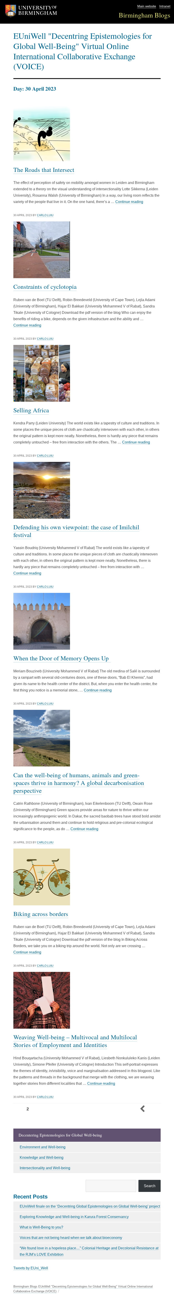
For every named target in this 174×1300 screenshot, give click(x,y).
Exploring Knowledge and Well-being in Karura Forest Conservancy (74, 1217)
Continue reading (129, 202)
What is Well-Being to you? (41, 1227)
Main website (146, 6)
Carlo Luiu (45, 215)
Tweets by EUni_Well (30, 1268)
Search (149, 1186)
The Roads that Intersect (43, 169)
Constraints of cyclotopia (45, 286)
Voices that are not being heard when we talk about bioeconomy (71, 1238)
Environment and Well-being (42, 1147)
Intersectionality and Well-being (45, 1168)
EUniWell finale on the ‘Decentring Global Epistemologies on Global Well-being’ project (90, 1206)
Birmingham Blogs (144, 14)
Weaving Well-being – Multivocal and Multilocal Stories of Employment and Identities (75, 1041)
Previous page (142, 1109)
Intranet (164, 6)
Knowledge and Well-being (41, 1157)
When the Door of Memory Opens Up (62, 658)
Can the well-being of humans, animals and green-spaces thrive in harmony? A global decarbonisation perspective (78, 783)
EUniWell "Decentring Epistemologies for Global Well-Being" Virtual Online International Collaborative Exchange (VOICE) (82, 51)
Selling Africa (31, 410)
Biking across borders (40, 913)
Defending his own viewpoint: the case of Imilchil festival (76, 531)
